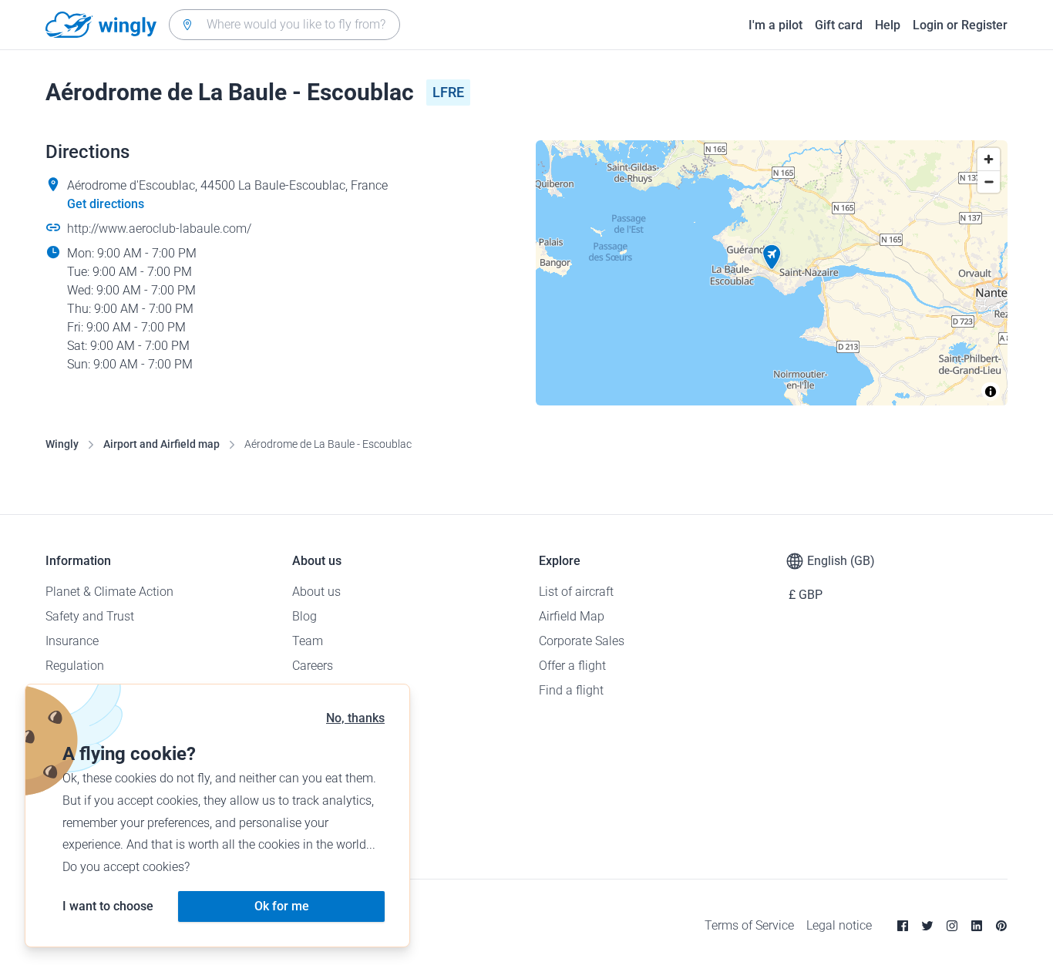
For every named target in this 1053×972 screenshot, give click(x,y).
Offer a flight (572, 665)
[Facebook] (903, 926)
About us (316, 591)
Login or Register (960, 25)
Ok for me (281, 906)
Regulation (74, 665)
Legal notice (839, 925)
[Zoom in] (988, 159)
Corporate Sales (581, 641)
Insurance (72, 641)
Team (307, 641)
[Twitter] (927, 926)
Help (887, 25)
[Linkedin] (977, 926)
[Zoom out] (988, 181)
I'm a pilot (775, 25)
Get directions (105, 204)
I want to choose (107, 906)
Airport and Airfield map (161, 444)
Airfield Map (571, 616)
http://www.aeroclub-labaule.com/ (159, 228)
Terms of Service (749, 925)
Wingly (62, 444)
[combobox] (284, 24)
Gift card (839, 25)
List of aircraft (576, 591)
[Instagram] (952, 926)
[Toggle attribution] (990, 391)
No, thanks (355, 718)
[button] (771, 257)
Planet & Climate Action (109, 591)
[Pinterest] (1001, 926)
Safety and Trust (89, 616)
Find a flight (571, 690)
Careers (312, 665)
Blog (304, 616)
